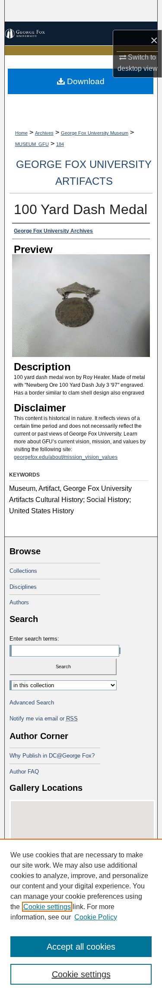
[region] (81, 917)
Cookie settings (47, 906)
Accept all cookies (81, 946)
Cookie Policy (95, 917)
